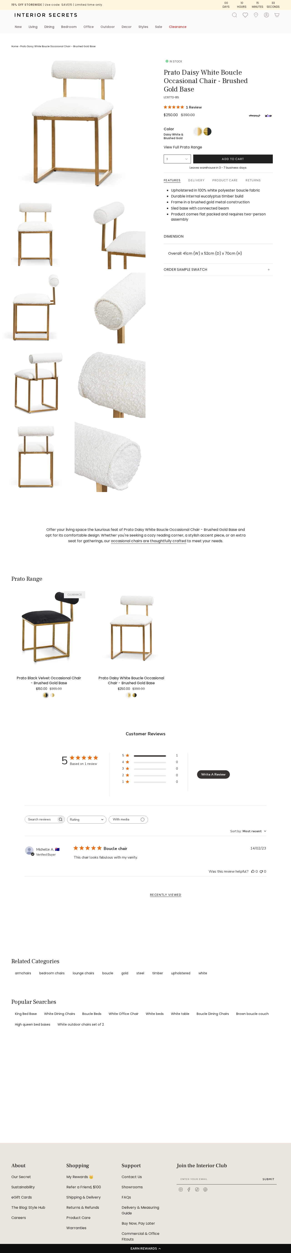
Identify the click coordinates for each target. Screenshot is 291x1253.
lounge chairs (83, 973)
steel (140, 973)
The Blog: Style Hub (28, 1207)
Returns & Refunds (82, 1207)
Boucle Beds (91, 1014)
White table (180, 1014)
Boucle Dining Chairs (213, 1014)
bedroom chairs (52, 973)
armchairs (23, 973)
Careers (18, 1217)
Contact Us (132, 1176)
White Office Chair (123, 1014)
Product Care (78, 1217)
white (202, 973)
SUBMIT (268, 1179)
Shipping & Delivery (83, 1197)
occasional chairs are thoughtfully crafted (148, 541)
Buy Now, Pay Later (138, 1223)
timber (157, 973)
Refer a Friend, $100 (83, 1187)
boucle (107, 973)
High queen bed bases (32, 1024)
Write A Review (213, 774)
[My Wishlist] (245, 15)
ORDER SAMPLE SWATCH (185, 269)
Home (14, 46)
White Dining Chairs (59, 1014)
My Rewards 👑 (79, 1176)
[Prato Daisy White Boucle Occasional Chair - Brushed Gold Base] (131, 627)
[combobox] (86, 820)
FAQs (126, 1197)
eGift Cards (21, 1197)
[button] (145, 1248)
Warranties (76, 1228)
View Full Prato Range (183, 147)
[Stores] (256, 15)
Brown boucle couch (252, 1014)
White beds (155, 1014)
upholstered (180, 973)
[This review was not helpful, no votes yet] (261, 871)
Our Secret (21, 1176)
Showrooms (132, 1187)
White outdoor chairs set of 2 (81, 1024)
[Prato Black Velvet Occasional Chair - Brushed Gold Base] (48, 627)
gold (124, 973)
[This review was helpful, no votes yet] (252, 871)
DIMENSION (173, 236)
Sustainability (23, 1187)
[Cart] (277, 15)
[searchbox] (40, 819)
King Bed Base (26, 1014)
